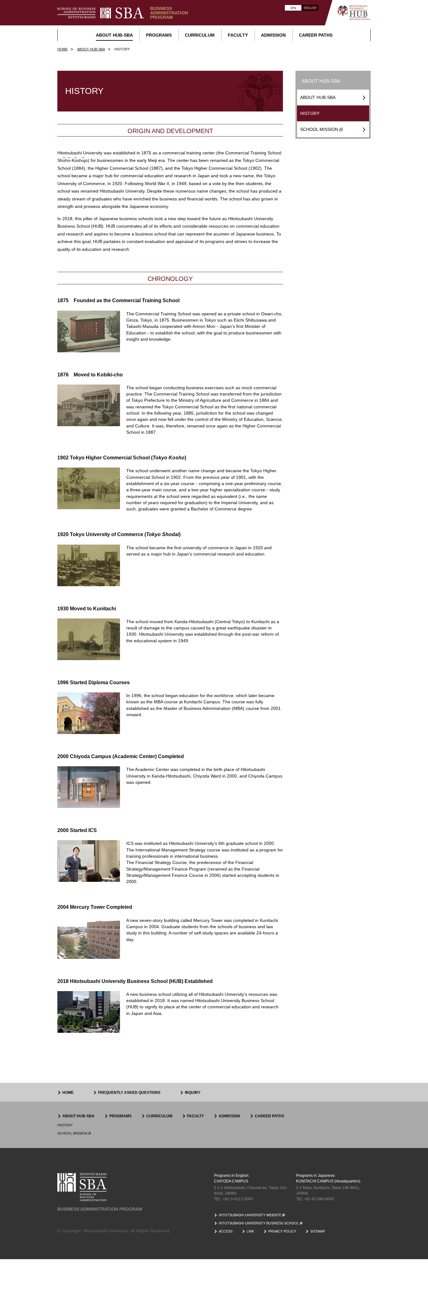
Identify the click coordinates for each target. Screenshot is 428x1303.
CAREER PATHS (269, 1116)
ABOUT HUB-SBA (318, 97)
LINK (250, 1231)
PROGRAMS (120, 1116)
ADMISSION (229, 1116)
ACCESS (225, 1231)
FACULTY (195, 1116)
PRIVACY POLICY (282, 1231)
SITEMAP (317, 1231)
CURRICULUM (159, 1116)
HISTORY (310, 113)
